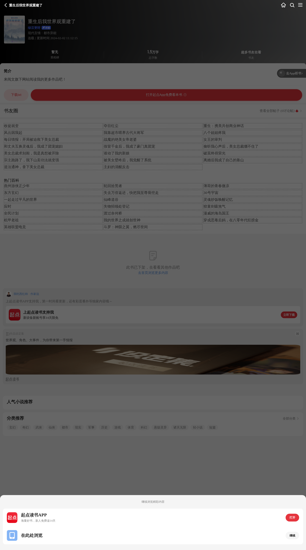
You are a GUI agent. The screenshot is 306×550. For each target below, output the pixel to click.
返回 (6, 5)
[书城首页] (283, 5)
